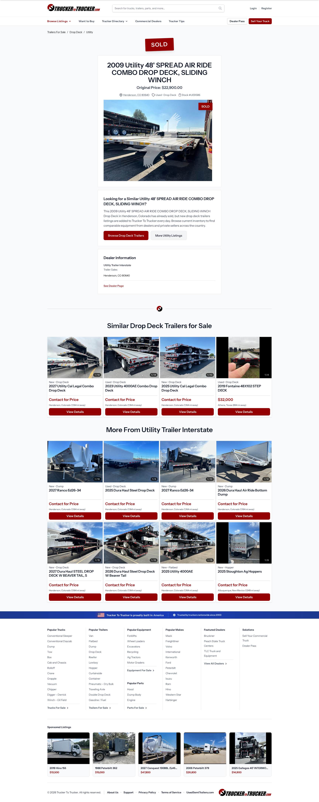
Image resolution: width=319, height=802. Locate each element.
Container (94, 678)
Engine (131, 700)
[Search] (220, 8)
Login (253, 8)
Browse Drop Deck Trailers (126, 235)
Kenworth (171, 657)
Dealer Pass (237, 21)
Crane (50, 673)
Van (91, 636)
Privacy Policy (147, 792)
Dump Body (134, 694)
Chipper (51, 689)
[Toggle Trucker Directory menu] (126, 21)
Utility (89, 32)
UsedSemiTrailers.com (200, 792)
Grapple (51, 678)
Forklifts (132, 636)
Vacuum (52, 684)
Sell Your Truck (260, 21)
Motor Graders (135, 662)
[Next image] (99, 357)
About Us (112, 792)
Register (266, 8)
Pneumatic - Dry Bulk (101, 684)
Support (128, 792)
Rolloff (51, 668)
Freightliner (172, 641)
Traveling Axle (97, 689)
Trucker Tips (176, 21)
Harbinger (171, 700)
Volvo (169, 646)
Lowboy (93, 662)
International (173, 652)
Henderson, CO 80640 (136, 95)
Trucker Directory (113, 21)
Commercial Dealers (148, 21)
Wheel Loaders (136, 641)
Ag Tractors (133, 657)
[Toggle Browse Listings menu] (69, 21)
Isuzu (169, 678)
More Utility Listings (168, 235)
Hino (168, 689)
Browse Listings (57, 21)
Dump (51, 646)
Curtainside (95, 673)
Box (49, 657)
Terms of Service (171, 792)
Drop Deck (76, 32)
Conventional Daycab (59, 641)
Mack (169, 636)
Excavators (133, 646)
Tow (49, 652)
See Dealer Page (114, 285)
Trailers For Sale (56, 32)
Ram (168, 684)
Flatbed (93, 641)
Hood (130, 689)
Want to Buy (87, 21)
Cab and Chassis (56, 662)
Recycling (132, 652)
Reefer (93, 657)
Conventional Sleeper (59, 636)
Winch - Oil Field (56, 700)
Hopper (93, 668)
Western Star (173, 694)
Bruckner (209, 636)
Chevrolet (171, 673)
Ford (168, 662)
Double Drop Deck (99, 694)
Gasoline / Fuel (97, 700)
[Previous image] (51, 357)
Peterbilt (171, 668)
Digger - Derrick (56, 694)
